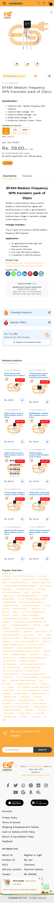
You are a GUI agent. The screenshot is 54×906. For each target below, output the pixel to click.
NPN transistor (12, 263)
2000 (24, 131)
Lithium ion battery (25, 684)
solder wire (24, 713)
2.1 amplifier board (27, 596)
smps (11, 687)
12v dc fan (40, 631)
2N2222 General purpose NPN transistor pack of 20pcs (39, 455)
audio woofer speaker (29, 648)
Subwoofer (29, 579)
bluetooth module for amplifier (21, 671)
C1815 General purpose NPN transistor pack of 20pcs (13, 415)
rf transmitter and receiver (33, 687)
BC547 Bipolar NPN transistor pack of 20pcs (14, 374)
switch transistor (27, 266)
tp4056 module (41, 707)
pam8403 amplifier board (32, 658)
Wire (15, 615)
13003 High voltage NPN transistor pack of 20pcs (39, 493)
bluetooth (9, 658)
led (26, 592)
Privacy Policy (9, 817)
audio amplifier (26, 700)
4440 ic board (22, 703)
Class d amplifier (41, 582)
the (17, 579)
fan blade (8, 713)
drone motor (39, 694)
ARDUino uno (9, 716)
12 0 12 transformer (27, 677)
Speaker (6, 576)
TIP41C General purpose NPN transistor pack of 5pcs (39, 532)
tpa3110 (23, 716)
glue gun (40, 713)
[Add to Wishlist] (35, 76)
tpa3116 (43, 684)
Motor (36, 625)
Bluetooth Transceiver (16, 707)
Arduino (29, 710)
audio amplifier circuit (32, 602)
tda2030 (41, 710)
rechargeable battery (15, 618)
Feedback (7, 841)
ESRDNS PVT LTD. (19, 898)
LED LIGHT (28, 635)
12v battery (9, 661)
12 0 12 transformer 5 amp (31, 599)
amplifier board (19, 582)
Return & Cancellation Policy (18, 836)
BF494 (40, 266)
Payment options (33, 869)
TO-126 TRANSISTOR (10, 83)
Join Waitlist (7, 163)
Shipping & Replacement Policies (20, 827)
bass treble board (24, 628)
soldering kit (10, 674)
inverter (8, 677)
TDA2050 (35, 716)
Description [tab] (9, 175)
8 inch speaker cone (33, 674)
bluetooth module (24, 576)
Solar (46, 641)
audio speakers (30, 615)
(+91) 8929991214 (36, 766)
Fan (39, 635)
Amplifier (8, 596)
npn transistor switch (29, 263)
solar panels (20, 609)
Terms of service (11, 822)
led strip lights (31, 605)
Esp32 (46, 654)
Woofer (35, 609)
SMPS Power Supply (13, 644)
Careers (6, 874)
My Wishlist (30, 874)
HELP (5, 864)
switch (27, 631)
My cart (28, 859)
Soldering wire (32, 667)
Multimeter (9, 602)
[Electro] (16, 3)
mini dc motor (31, 638)
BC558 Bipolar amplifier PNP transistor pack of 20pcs (39, 415)
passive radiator (12, 710)
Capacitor (8, 690)
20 (6, 131)
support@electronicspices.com (35, 775)
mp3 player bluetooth (33, 664)
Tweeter (34, 654)
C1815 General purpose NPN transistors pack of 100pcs (14, 455)
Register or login (33, 855)
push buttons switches (22, 680)
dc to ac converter (28, 690)
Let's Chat (20, 76)
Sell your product (12, 869)
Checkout (29, 864)
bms (15, 612)
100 (15, 131)
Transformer (18, 654)
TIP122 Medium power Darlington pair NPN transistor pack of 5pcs (38, 375)
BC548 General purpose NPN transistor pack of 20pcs (14, 532)
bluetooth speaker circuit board (21, 651)
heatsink (25, 697)
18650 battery (10, 605)
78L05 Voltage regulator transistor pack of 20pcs (14, 493)
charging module (20, 625)
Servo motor (40, 703)
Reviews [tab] (27, 175)
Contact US (8, 859)
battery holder (11, 667)
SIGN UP (42, 750)
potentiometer (11, 631)
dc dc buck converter (27, 641)
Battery (36, 592)
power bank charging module (20, 586)
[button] (38, 3)
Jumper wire (9, 697)
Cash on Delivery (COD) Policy (18, 831)
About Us (7, 855)
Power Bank (21, 694)
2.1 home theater (24, 589)
